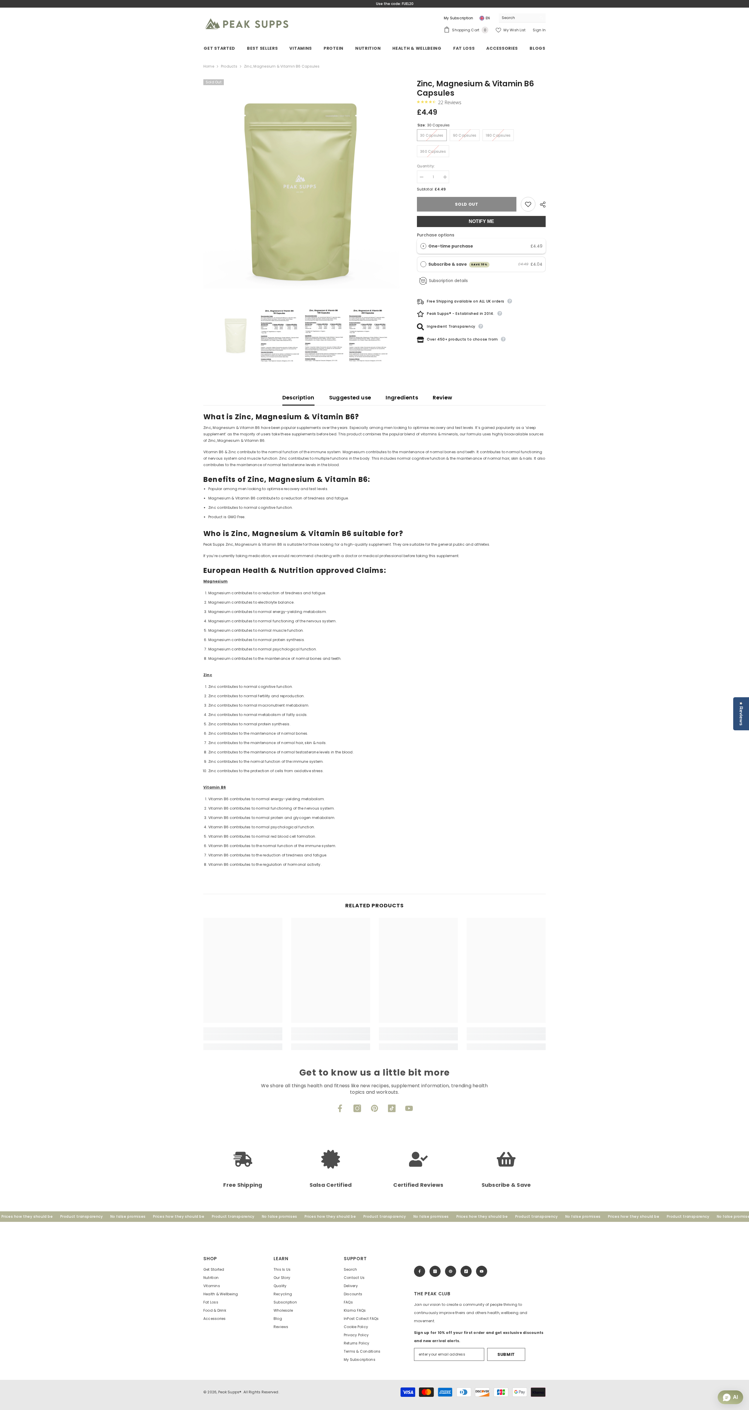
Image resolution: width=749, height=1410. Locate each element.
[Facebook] (340, 1108)
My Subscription (458, 18)
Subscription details (448, 281)
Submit (506, 1354)
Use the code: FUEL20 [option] (374, 3)
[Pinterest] (374, 1108)
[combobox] (518, 17)
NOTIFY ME (481, 221)
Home (208, 66)
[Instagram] (357, 1108)
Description (298, 397)
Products (229, 66)
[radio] (423, 246)
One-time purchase (450, 246)
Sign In (539, 30)
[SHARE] (540, 204)
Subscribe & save (458, 264)
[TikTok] (391, 1108)
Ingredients (402, 397)
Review (442, 397)
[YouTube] (409, 1108)
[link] (242, 1037)
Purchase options (435, 235)
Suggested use (350, 397)
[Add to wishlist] (528, 204)
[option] (301, 190)
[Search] (522, 18)
